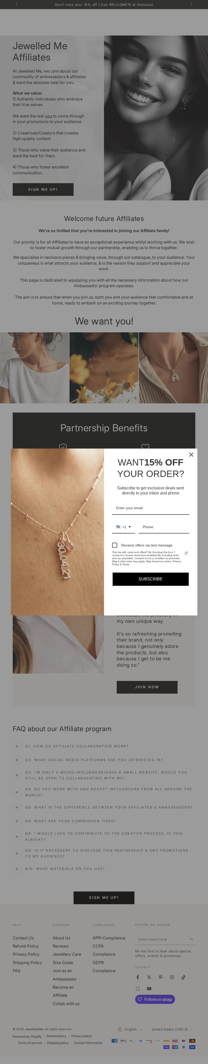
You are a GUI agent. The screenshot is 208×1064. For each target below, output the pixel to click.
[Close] (191, 455)
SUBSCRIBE (150, 579)
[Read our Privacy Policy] (186, 553)
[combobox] (123, 527)
